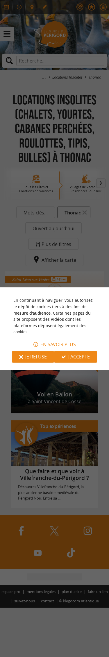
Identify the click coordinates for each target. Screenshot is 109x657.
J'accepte (79, 356)
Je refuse (36, 356)
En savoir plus (58, 344)
